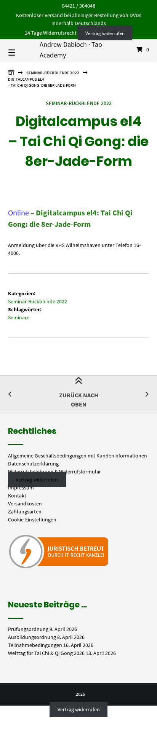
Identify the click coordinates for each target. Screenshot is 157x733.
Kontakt (17, 495)
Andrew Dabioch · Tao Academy (71, 49)
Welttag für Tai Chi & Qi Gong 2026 (46, 653)
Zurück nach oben (78, 399)
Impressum (21, 487)
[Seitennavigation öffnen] (22, 49)
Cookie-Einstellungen (32, 519)
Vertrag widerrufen (105, 33)
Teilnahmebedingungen (35, 645)
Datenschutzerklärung (33, 463)
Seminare (18, 317)
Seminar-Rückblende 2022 (52, 72)
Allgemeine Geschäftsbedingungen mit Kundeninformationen (77, 455)
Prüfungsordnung (28, 629)
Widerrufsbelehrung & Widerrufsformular (54, 471)
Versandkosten (25, 503)
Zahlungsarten (25, 511)
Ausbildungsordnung (32, 637)
